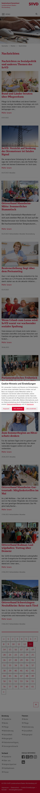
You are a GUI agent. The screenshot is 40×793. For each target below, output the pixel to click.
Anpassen (6, 409)
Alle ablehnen (18, 409)
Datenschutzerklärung (14, 404)
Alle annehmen (31, 409)
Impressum (30, 404)
